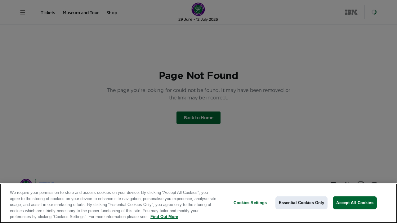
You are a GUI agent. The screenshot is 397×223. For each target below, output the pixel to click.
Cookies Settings (250, 202)
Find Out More (164, 216)
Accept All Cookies (354, 202)
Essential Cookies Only (301, 202)
